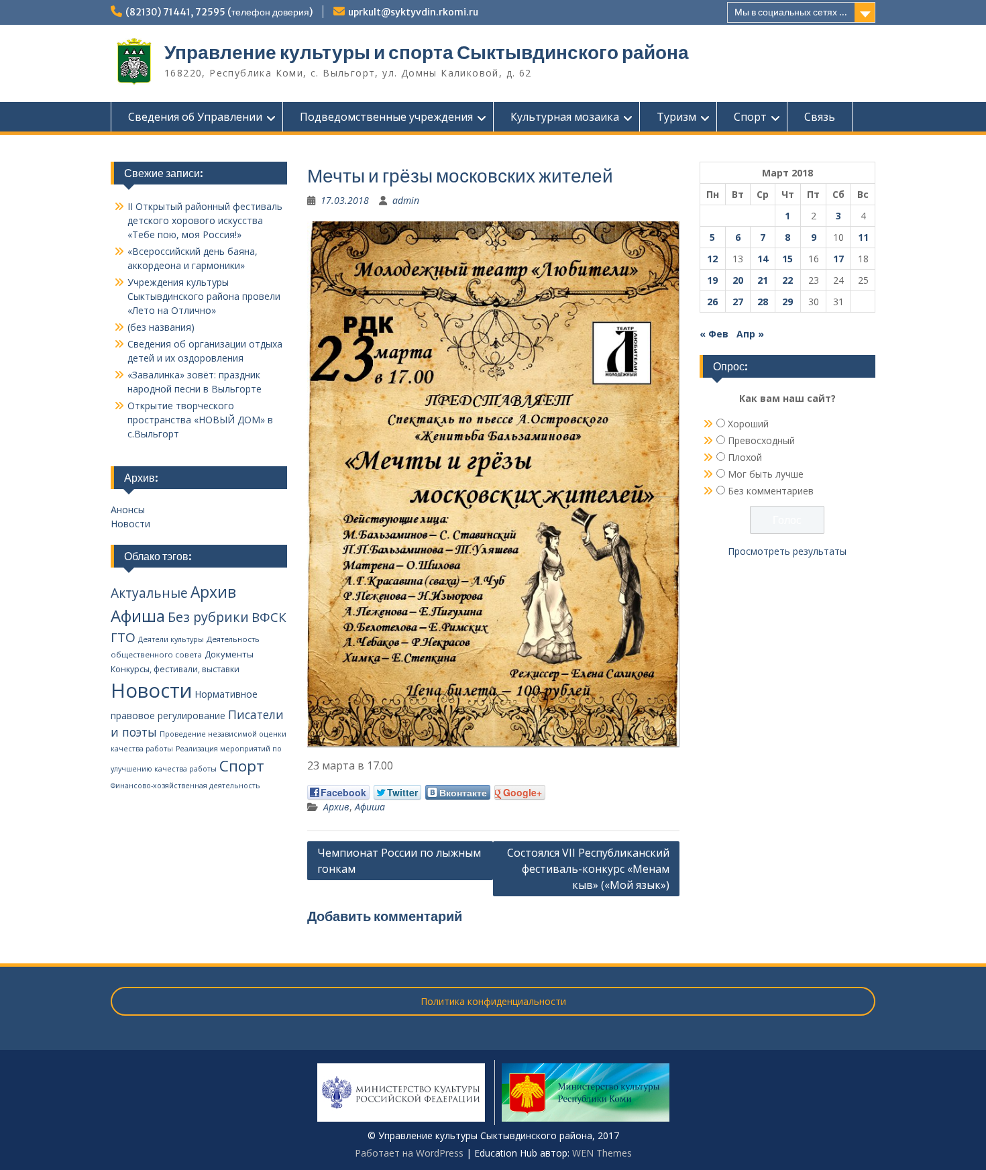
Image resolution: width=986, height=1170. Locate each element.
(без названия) (161, 327)
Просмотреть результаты (787, 551)
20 (737, 280)
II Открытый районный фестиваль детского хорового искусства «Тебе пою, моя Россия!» (204, 220)
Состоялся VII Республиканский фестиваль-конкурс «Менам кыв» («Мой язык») (588, 868)
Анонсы (128, 509)
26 (712, 301)
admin (405, 200)
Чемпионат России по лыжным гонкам (399, 860)
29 (787, 301)
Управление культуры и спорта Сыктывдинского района (426, 52)
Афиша (370, 806)
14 (762, 258)
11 (863, 237)
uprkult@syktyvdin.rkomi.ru (413, 12)
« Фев (714, 333)
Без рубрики (208, 617)
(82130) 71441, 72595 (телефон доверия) (219, 12)
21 (762, 280)
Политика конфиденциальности (493, 1001)
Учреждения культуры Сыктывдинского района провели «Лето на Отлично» (203, 296)
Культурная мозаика (564, 116)
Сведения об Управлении (195, 116)
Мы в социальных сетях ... (790, 12)
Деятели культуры (171, 639)
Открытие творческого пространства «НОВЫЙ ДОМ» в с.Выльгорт (200, 419)
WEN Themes (602, 1153)
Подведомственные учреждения (386, 116)
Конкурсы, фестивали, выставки (175, 669)
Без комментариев (771, 490)
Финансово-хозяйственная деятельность (185, 785)
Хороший (748, 423)
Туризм (676, 116)
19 (712, 280)
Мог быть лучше (766, 474)
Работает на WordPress (409, 1153)
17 (838, 258)
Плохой (745, 457)
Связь (819, 116)
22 (787, 280)
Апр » (750, 333)
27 (737, 301)
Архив (336, 806)
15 (787, 258)
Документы (229, 654)
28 (762, 301)
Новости (130, 523)
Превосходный (761, 440)
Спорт (750, 116)
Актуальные (149, 593)
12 (712, 258)
